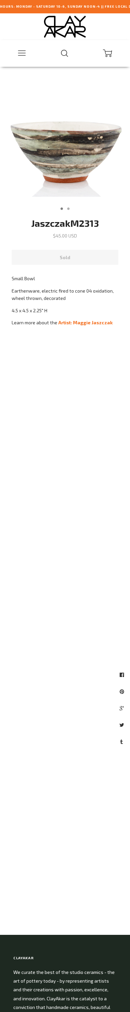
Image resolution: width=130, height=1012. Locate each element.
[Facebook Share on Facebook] (122, 674)
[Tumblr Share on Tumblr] (122, 741)
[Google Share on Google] (122, 708)
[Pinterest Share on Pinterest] (122, 691)
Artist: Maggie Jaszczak (85, 322)
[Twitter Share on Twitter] (122, 724)
